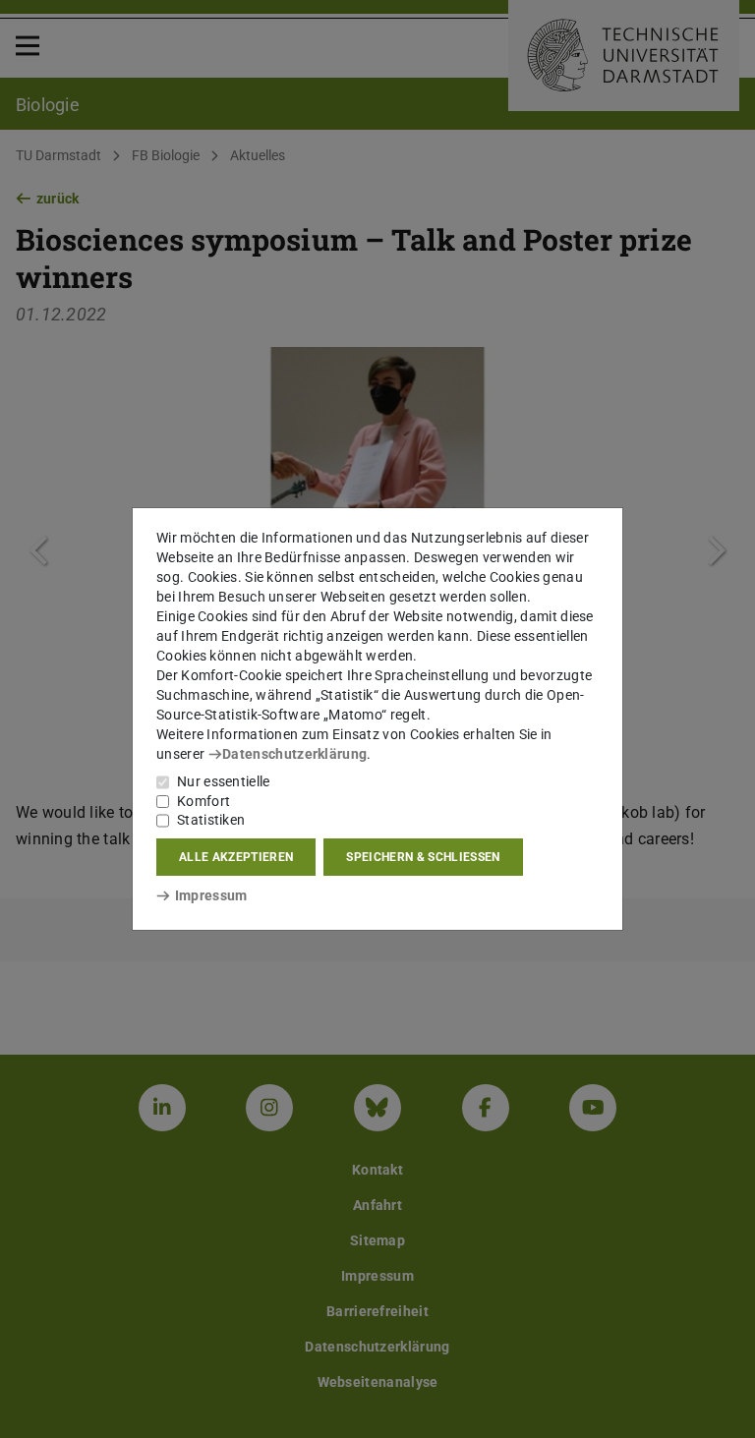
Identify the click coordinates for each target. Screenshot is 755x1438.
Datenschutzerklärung (294, 754)
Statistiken (211, 820)
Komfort (203, 801)
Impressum (211, 895)
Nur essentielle (223, 781)
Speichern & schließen (422, 857)
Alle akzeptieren (236, 857)
